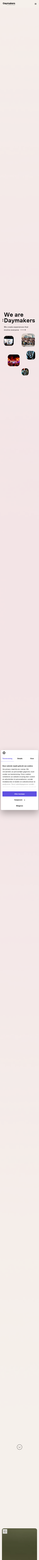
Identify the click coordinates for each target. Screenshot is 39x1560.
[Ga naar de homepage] (9, 3)
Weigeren (19, 806)
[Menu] (35, 4)
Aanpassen (18, 800)
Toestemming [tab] (7, 758)
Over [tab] (32, 758)
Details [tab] (19, 758)
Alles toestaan (19, 794)
